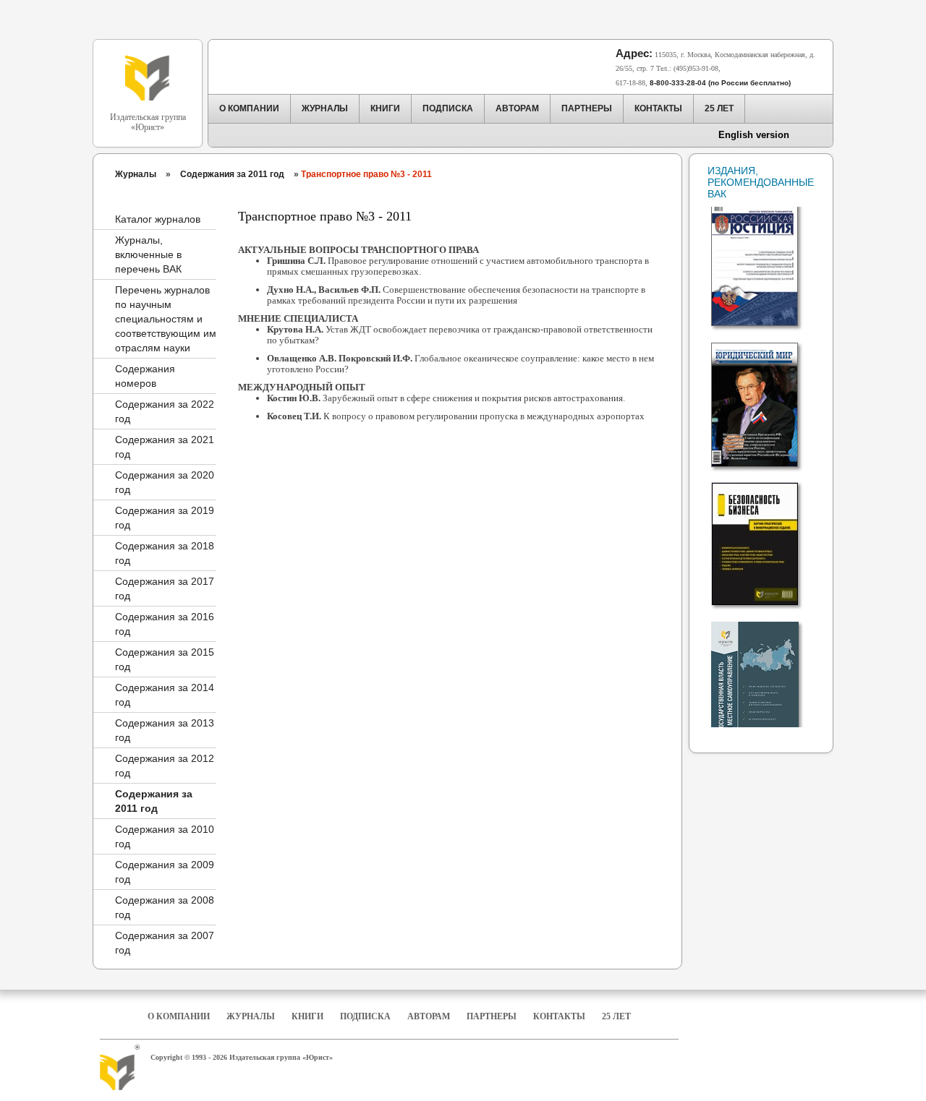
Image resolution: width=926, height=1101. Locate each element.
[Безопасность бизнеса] (764, 537)
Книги (307, 1016)
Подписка (365, 1016)
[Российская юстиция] (764, 258)
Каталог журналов (157, 219)
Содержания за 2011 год (232, 174)
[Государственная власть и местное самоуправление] (764, 678)
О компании (179, 1016)
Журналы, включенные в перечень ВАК (148, 254)
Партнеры (492, 1016)
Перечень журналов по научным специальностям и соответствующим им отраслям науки (165, 319)
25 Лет (616, 1016)
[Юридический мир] (764, 399)
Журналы (135, 174)
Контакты (559, 1016)
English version (753, 134)
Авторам (428, 1016)
